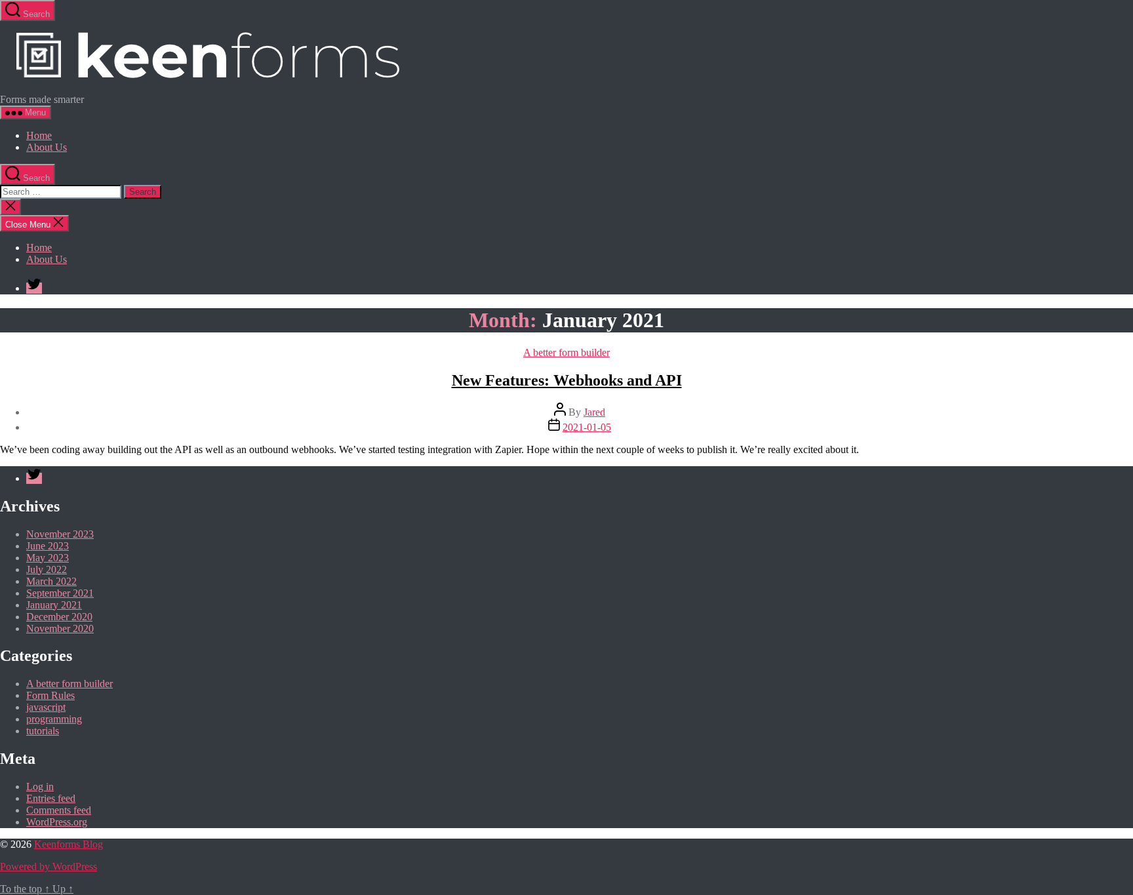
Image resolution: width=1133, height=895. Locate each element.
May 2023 (47, 557)
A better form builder (566, 352)
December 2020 (59, 616)
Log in (40, 786)
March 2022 (51, 581)
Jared (594, 412)
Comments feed (58, 810)
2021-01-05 (587, 427)
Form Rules (50, 695)
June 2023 (47, 545)
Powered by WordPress (48, 866)
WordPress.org (56, 821)
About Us (46, 147)
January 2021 (54, 604)
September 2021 (60, 593)
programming (54, 719)
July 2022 (46, 569)
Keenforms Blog (68, 844)
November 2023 (60, 534)
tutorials (42, 730)
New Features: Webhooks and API (567, 380)
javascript (46, 707)
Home (39, 135)
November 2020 (60, 628)
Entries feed (50, 798)
